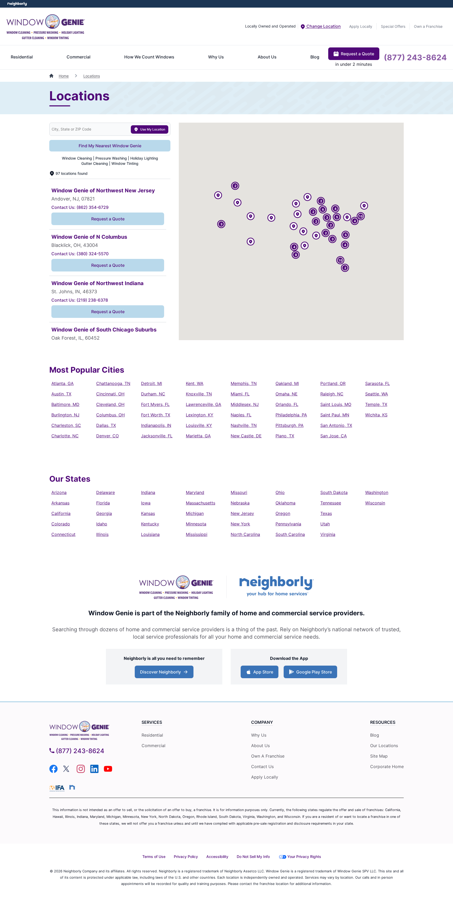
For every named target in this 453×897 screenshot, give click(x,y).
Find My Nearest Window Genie (110, 145)
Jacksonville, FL (156, 435)
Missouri (239, 492)
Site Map (379, 756)
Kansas (148, 513)
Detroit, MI (151, 383)
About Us (267, 56)
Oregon (283, 513)
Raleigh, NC (331, 393)
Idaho (101, 523)
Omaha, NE (287, 393)
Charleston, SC (66, 425)
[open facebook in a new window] (53, 771)
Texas (326, 513)
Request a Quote (357, 53)
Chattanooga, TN (113, 383)
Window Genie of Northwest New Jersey (103, 190)
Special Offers (393, 26)
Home (64, 76)
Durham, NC (153, 393)
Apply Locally (360, 26)
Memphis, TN (244, 383)
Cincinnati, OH (110, 393)
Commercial (78, 56)
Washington (376, 492)
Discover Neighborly (165, 673)
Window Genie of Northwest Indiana (97, 283)
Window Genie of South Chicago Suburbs (104, 330)
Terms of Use (153, 856)
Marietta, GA (198, 435)
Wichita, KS (376, 414)
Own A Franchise (267, 756)
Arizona (59, 492)
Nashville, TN (244, 425)
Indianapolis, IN (156, 425)
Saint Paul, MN (334, 414)
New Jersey (242, 513)
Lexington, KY (199, 414)
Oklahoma (285, 502)
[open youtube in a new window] (108, 771)
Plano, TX (285, 435)
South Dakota (334, 492)
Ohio (280, 492)
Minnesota (196, 523)
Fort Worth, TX (155, 414)
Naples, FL (241, 414)
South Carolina (290, 534)
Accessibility (217, 856)
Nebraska (240, 502)
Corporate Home (387, 766)
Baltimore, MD (65, 404)
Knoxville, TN (199, 393)
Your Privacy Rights (304, 856)
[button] (271, 218)
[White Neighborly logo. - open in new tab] (17, 4)
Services (152, 722)
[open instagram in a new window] (81, 771)
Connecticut (63, 534)
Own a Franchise (428, 26)
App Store (262, 673)
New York (240, 523)
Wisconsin (375, 502)
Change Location (323, 26)
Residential (22, 56)
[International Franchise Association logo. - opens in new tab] (58, 788)
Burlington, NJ (65, 414)
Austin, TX (61, 393)
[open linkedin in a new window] (94, 771)
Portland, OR (333, 383)
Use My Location (152, 129)
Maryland (195, 492)
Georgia (104, 513)
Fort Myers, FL (155, 404)
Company (262, 722)
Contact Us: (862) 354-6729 (80, 207)
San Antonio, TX (336, 425)
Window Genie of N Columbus (89, 237)
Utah (325, 523)
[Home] (52, 76)
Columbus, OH (110, 414)
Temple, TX (376, 404)
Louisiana (150, 534)
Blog (314, 56)
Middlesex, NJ (245, 404)
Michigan (195, 513)
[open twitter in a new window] (67, 771)
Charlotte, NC (65, 435)
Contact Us (262, 766)
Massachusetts (200, 502)
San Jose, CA (333, 435)
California (61, 513)
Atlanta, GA (62, 383)
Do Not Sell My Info (253, 856)
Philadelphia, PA (291, 414)
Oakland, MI (287, 383)
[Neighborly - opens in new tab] (72, 787)
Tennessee (330, 502)
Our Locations (384, 745)
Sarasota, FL (377, 383)
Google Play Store (313, 673)
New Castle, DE (246, 435)
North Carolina (245, 534)
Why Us (216, 56)
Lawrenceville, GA (203, 404)
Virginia (327, 534)
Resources (382, 722)
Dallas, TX (106, 425)
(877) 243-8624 (415, 57)
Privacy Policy (186, 856)
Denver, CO (107, 435)
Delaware (105, 492)
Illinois (102, 534)
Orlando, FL (287, 404)
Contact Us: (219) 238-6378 (79, 300)
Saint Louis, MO (335, 404)
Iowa (145, 502)
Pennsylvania (288, 523)
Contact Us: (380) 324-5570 (80, 253)
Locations (91, 76)
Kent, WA (194, 383)
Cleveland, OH (110, 404)
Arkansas (60, 502)
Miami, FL (240, 393)
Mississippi (196, 534)
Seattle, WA (376, 393)
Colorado (60, 523)
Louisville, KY (199, 425)
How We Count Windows (149, 56)
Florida (103, 502)
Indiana (148, 492)
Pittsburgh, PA (290, 425)
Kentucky (150, 523)
